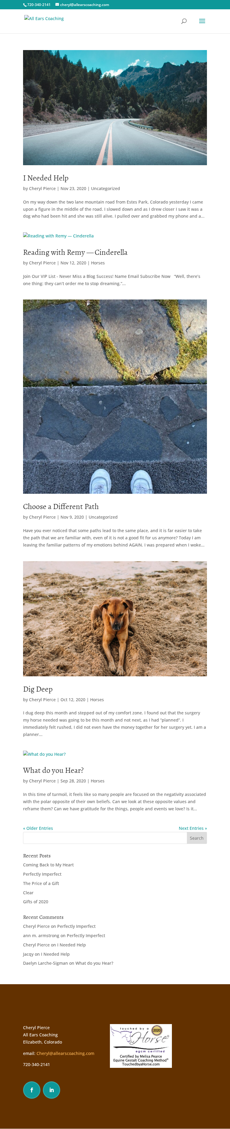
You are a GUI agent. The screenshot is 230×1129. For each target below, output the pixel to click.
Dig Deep (38, 689)
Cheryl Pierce (42, 188)
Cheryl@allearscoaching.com (65, 1053)
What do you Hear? (53, 770)
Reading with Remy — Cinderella (75, 252)
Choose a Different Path (61, 506)
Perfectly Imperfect (42, 874)
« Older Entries (38, 828)
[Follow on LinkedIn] (51, 1090)
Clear (28, 892)
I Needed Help (46, 178)
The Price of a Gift (41, 883)
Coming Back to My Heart (48, 865)
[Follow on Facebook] (31, 1090)
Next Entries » (193, 828)
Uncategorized (105, 188)
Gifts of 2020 (35, 901)
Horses (98, 263)
